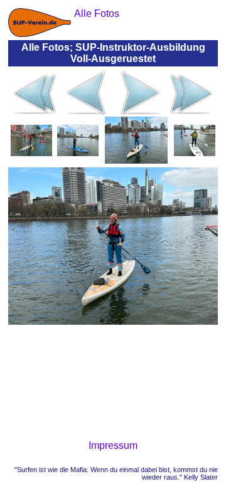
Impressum (113, 445)
